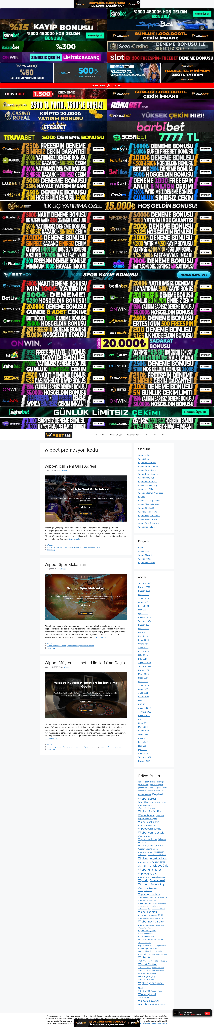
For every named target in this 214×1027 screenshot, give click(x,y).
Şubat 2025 (143, 598)
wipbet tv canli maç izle (148, 961)
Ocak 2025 (143, 602)
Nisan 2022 (143, 723)
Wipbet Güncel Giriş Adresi (147, 888)
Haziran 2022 (144, 716)
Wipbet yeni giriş (93, 547)
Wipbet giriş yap (147, 873)
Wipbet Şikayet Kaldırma (149, 516)
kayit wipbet (159, 790)
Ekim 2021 (142, 746)
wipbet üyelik (144, 991)
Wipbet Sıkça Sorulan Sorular (150, 951)
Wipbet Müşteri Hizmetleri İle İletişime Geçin (85, 662)
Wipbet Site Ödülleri (147, 463)
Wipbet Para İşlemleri (147, 470)
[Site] (53, 148)
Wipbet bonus (146, 815)
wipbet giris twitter (144, 866)
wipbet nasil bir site (156, 918)
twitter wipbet (144, 794)
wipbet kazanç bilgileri (158, 909)
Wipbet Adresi (144, 455)
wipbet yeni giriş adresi (146, 979)
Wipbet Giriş (100, 435)
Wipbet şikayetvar (148, 1000)
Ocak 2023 (143, 689)
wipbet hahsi (142, 900)
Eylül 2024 (143, 613)
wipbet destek (142, 855)
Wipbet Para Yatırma (145, 928)
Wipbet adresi (147, 798)
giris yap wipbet (156, 785)
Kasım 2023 (143, 651)
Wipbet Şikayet (116, 435)
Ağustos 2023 (144, 663)
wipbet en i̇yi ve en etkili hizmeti (157, 855)
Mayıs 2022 (143, 719)
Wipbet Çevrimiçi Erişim (148, 485)
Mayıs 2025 (143, 595)
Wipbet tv (144, 957)
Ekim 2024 (143, 610)
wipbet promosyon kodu (77, 547)
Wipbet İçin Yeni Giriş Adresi (70, 466)
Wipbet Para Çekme (147, 930)
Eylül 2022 (142, 704)
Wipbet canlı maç (144, 836)
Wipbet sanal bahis (144, 943)
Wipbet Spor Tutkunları (148, 523)
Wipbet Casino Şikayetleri (149, 500)
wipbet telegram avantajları (159, 954)
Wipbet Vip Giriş (145, 489)
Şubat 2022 (143, 731)
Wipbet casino (143, 843)
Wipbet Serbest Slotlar (148, 466)
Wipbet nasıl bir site (151, 921)
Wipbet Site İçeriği (146, 508)
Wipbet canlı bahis (148, 822)
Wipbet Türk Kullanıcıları (148, 504)
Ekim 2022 (143, 700)
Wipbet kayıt (156, 906)
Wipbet (164, 435)
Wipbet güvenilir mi (149, 894)
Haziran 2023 (144, 670)
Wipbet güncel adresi (151, 880)
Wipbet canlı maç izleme (152, 839)
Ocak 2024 (143, 644)
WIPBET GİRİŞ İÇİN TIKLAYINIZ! (107, 85)
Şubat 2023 (143, 685)
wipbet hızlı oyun (151, 900)
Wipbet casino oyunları (151, 845)
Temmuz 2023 (144, 666)
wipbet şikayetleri (144, 998)
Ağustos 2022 (144, 708)
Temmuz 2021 (144, 757)
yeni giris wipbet (146, 1004)
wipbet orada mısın (161, 925)
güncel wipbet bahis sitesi (145, 790)
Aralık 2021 (143, 738)
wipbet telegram (144, 954)
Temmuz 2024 (144, 621)
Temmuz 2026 (144, 583)
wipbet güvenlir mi (161, 897)
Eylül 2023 (143, 659)
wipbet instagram (144, 903)
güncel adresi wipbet (147, 787)
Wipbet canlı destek (151, 832)
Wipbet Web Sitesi (158, 968)
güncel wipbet (163, 787)
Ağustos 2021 (144, 753)
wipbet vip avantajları (144, 968)
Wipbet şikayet (147, 994)
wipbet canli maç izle (147, 819)
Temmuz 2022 (144, 712)
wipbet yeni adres (156, 970)
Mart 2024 (143, 636)
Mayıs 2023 (143, 674)
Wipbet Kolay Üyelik (147, 478)
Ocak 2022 (143, 734)
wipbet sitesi (161, 945)
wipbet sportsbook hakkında (110, 747)
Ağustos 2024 (144, 617)
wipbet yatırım (143, 970)
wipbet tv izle (163, 961)
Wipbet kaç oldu (147, 911)
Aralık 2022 (143, 693)
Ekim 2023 (143, 655)
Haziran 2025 (144, 591)
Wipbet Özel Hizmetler (148, 474)
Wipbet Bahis (144, 802)
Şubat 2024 (143, 640)
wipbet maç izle (144, 915)
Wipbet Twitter (151, 435)
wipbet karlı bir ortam (144, 906)
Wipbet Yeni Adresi (133, 435)
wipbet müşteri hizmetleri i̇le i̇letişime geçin (63, 747)
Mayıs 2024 (143, 629)
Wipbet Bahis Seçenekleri (147, 808)
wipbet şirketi (72, 646)
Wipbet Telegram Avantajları (150, 493)
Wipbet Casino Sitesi (148, 849)
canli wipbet (143, 782)
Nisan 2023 (143, 678)
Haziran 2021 (144, 761)
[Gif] (107, 206)
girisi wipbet (143, 785)
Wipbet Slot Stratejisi (147, 481)
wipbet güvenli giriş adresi (145, 897)
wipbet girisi (158, 862)
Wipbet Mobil (157, 915)
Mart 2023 (143, 682)
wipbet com (159, 852)
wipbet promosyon (145, 934)
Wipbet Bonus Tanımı (147, 512)
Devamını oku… (75, 539)
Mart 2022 (143, 727)
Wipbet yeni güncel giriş (151, 985)
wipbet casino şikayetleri (145, 852)
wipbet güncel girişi (145, 891)
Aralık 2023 (143, 647)
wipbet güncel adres (158, 877)
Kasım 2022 (143, 697)
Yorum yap (51, 550)
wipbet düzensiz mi (161, 1004)
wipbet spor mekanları (85, 646)
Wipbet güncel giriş (151, 884)
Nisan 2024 (143, 632)
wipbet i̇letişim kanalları (159, 903)
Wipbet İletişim (156, 991)
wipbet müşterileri (143, 918)
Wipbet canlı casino (149, 828)
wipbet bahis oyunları (159, 802)
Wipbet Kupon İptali (146, 527)
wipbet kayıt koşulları (144, 909)
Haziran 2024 (144, 625)
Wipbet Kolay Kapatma (148, 519)
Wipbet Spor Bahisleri (147, 948)
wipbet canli (160, 816)
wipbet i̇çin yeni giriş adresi (57, 547)
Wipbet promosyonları (150, 939)
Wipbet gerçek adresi (152, 858)
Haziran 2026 (144, 587)
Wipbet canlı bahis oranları (147, 825)
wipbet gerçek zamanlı (144, 862)
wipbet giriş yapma (143, 877)
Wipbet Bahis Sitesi (151, 811)
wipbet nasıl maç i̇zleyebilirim (146, 925)
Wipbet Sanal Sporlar (147, 945)
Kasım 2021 (143, 742)
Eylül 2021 (142, 750)
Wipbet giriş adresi (150, 869)
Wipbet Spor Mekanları (65, 564)
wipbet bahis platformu (144, 805)
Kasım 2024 (143, 606)
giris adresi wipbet (158, 782)
